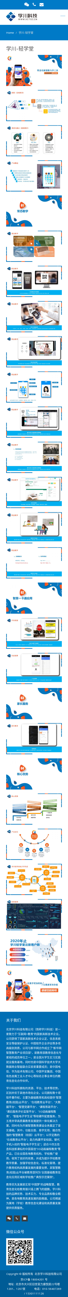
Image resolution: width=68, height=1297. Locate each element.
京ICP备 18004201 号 (34, 1279)
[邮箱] (25, 1218)
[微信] (9, 1218)
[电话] (17, 1218)
